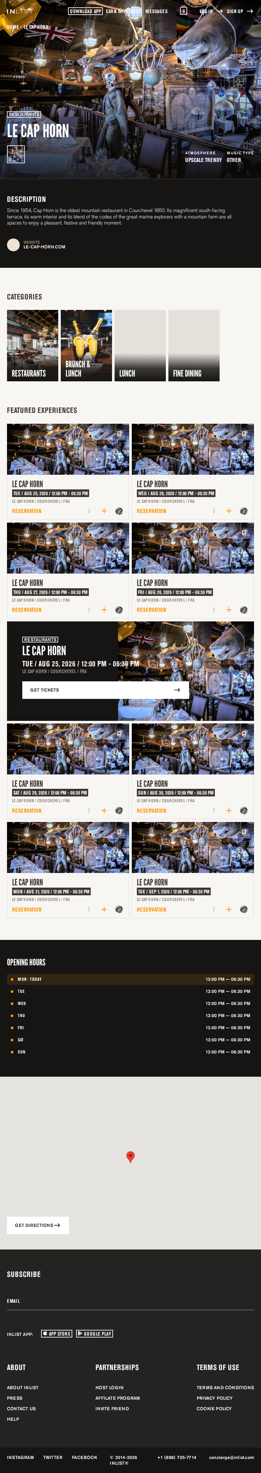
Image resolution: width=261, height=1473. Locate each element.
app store (58, 1333)
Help (13, 1419)
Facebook (84, 1457)
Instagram (20, 1457)
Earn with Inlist (124, 11)
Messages (156, 11)
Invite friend (112, 1408)
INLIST (117, 1463)
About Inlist (23, 1387)
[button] (130, 1157)
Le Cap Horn (27, 484)
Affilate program (117, 1398)
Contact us (21, 1408)
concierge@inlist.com (231, 1457)
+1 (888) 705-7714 (176, 1457)
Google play (96, 1333)
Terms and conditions (225, 1387)
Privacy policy (215, 1398)
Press (14, 1398)
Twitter (52, 1457)
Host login (109, 1387)
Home (13, 26)
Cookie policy (214, 1408)
